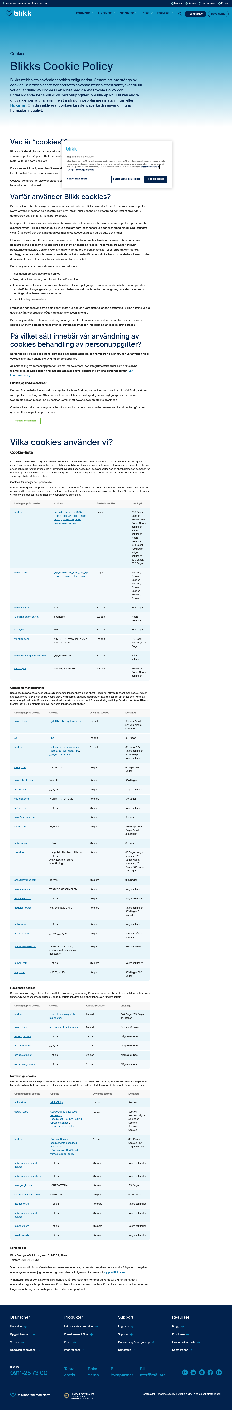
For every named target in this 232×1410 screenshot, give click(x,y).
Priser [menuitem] (68, 1342)
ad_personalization (69, 747)
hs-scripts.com (22, 1036)
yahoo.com (20, 827)
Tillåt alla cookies (155, 179)
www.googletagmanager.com (30, 655)
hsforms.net (20, 808)
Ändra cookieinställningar (207, 1394)
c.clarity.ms (20, 668)
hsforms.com (21, 933)
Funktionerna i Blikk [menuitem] (76, 1334)
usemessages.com (24, 1064)
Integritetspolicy (166, 1394)
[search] (180, 14)
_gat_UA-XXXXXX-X (59, 754)
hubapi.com (21, 963)
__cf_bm (68, 1119)
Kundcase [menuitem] (178, 1334)
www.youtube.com (24, 889)
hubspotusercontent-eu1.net (26, 1215)
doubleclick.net (22, 908)
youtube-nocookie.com (27, 1195)
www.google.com (23, 1185)
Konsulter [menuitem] (16, 1326)
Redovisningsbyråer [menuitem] (22, 1350)
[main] (117, 164)
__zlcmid (54, 1014)
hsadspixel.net (22, 1204)
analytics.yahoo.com (25, 880)
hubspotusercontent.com (28, 1176)
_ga (74, 523)
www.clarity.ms (22, 608)
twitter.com (20, 790)
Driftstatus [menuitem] (124, 1350)
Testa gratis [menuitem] (69, 1372)
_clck (57, 519)
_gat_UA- (67, 516)
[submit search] (180, 14)
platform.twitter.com (25, 946)
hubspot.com (21, 843)
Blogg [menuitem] (176, 1326)
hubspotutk (55, 1018)
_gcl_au (70, 721)
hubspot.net (21, 924)
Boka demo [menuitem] (93, 1372)
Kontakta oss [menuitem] (180, 1350)
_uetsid (53, 751)
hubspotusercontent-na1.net (26, 1165)
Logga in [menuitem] (123, 1326)
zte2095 (77, 512)
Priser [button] (146, 12)
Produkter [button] (83, 12)
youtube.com (21, 639)
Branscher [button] (104, 12)
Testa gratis (195, 14)
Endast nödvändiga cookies (126, 179)
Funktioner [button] (126, 12)
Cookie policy (185, 1394)
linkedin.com (21, 852)
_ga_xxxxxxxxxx (62, 523)
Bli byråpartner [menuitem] (122, 1372)
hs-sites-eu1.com (23, 1235)
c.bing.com (20, 767)
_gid (75, 516)
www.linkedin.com (24, 780)
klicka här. (18, 105)
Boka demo (218, 14)
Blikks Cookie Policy (150, 167)
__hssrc (67, 512)
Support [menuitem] (123, 1334)
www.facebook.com (24, 817)
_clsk (78, 519)
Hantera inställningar (25, 421)
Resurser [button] (163, 12)
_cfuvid (78, 1119)
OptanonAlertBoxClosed (64, 1150)
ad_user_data (65, 751)
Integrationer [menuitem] (72, 1350)
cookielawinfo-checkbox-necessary (64, 1114)
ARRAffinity (56, 1102)
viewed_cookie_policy (62, 1126)
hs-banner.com (22, 898)
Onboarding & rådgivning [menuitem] (134, 1342)
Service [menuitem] (15, 1342)
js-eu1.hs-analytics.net (26, 617)
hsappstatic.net (23, 1055)
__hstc (57, 516)
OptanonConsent (59, 1123)
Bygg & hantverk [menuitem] (20, 1334)
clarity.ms (19, 630)
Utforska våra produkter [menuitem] (79, 1326)
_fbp (62, 721)
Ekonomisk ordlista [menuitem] (183, 1342)
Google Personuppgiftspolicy (81, 170)
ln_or (78, 721)
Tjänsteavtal (148, 1394)
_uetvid (58, 512)
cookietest (57, 1119)
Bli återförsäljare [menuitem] (153, 1372)
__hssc (82, 516)
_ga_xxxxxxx (67, 519)
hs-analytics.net (23, 1046)
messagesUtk (67, 1014)
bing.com (19, 972)
